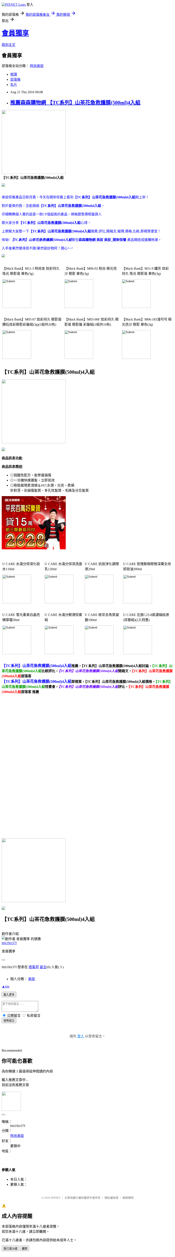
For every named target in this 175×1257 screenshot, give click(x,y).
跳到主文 (8, 45)
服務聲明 (128, 1197)
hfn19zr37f (9, 943)
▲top (5, 986)
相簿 (13, 74)
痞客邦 (34, 967)
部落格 (15, 79)
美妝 (31, 979)
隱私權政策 (111, 1197)
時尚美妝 (37, 66)
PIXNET (55, 1197)
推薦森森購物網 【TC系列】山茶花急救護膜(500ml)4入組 (75, 102)
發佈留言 (9, 1020)
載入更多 (9, 994)
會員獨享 (15, 33)
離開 (24, 1248)
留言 (43, 967)
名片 (13, 84)
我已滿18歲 (10, 1248)
